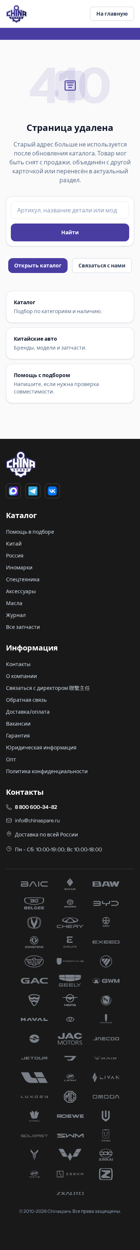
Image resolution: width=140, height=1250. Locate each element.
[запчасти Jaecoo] (106, 1038)
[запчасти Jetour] (34, 1058)
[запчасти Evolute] (70, 942)
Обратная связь (26, 700)
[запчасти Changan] (34, 922)
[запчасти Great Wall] (106, 980)
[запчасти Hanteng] (106, 1000)
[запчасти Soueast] (34, 1135)
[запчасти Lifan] (70, 1077)
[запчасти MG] (70, 1096)
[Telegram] (32, 490)
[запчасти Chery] (70, 922)
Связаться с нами (101, 265)
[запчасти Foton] (106, 961)
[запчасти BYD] (106, 903)
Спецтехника (23, 579)
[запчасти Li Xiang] (34, 1077)
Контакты (18, 664)
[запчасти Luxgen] (34, 1096)
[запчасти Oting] (34, 1116)
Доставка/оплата (28, 711)
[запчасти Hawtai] (70, 1019)
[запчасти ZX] (70, 1193)
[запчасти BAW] (106, 884)
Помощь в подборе (30, 531)
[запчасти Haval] (34, 1019)
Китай (14, 543)
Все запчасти (23, 627)
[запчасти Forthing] (70, 961)
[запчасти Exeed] (106, 942)
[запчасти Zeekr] (70, 1174)
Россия (15, 555)
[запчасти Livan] (106, 1077)
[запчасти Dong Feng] (34, 942)
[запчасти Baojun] (70, 884)
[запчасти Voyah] (34, 1154)
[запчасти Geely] (70, 980)
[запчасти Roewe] (70, 1116)
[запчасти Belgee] (34, 903)
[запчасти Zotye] (106, 1174)
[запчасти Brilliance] (70, 903)
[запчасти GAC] (34, 980)
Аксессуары (21, 591)
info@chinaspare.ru (37, 820)
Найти (70, 232)
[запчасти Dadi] (106, 922)
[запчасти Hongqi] (106, 1019)
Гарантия (18, 735)
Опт (11, 759)
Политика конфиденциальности (47, 771)
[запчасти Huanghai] (34, 1038)
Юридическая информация (41, 747)
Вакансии (18, 723)
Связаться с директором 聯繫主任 (48, 688)
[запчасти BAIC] (34, 884)
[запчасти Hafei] (34, 1000)
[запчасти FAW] (34, 961)
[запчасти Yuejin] (34, 1174)
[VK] (52, 490)
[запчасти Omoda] (106, 1096)
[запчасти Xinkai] (106, 1154)
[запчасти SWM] (70, 1135)
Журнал (16, 615)
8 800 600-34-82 (36, 807)
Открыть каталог (38, 265)
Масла (14, 603)
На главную (112, 13)
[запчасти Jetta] (70, 1058)
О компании (21, 676)
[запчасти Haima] (70, 1000)
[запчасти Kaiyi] (106, 1058)
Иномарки (19, 567)
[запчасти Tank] (106, 1135)
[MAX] (13, 490)
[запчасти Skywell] (106, 1116)
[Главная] (16, 13)
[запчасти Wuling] (70, 1154)
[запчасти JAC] (70, 1038)
